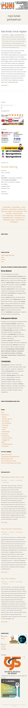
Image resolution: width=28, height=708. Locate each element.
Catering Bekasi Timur (19, 217)
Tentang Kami (4, 433)
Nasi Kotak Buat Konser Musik (8, 461)
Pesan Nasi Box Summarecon (11, 529)
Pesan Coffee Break (18, 211)
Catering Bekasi (6, 207)
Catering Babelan (16, 207)
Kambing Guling (5, 431)
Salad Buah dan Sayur (7, 444)
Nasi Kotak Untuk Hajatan (14, 31)
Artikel (2, 257)
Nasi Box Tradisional (7, 419)
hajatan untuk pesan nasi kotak (13, 37)
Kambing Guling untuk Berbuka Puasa (10, 456)
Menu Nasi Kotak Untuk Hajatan (17, 41)
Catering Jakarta (14, 222)
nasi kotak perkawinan (15, 43)
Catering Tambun (20, 219)
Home (2, 412)
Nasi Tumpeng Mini (6, 423)
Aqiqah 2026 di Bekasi (6, 454)
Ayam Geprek (5, 446)
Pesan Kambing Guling (7, 215)
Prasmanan (4, 427)
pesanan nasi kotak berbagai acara (10, 47)
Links (2, 261)
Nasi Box (6, 35)
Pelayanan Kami (5, 414)
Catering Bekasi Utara (19, 215)
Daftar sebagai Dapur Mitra (7, 255)
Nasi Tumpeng (5, 421)
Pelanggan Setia (6, 440)
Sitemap (3, 259)
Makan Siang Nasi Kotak (7, 458)
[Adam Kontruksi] (5, 636)
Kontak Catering (9, 166)
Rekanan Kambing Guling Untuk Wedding (11, 463)
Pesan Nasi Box (22, 209)
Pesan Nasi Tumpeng (6, 211)
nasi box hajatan (6, 43)
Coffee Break (5, 425)
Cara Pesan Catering (7, 438)
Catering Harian (13, 209)
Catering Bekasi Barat (7, 217)
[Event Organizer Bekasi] (22, 636)
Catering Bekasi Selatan (8, 219)
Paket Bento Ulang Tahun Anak (12, 477)
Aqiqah (3, 429)
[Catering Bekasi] (14, 636)
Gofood (3, 442)
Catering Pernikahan (17, 213)
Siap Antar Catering (8, 578)
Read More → (5, 85)
